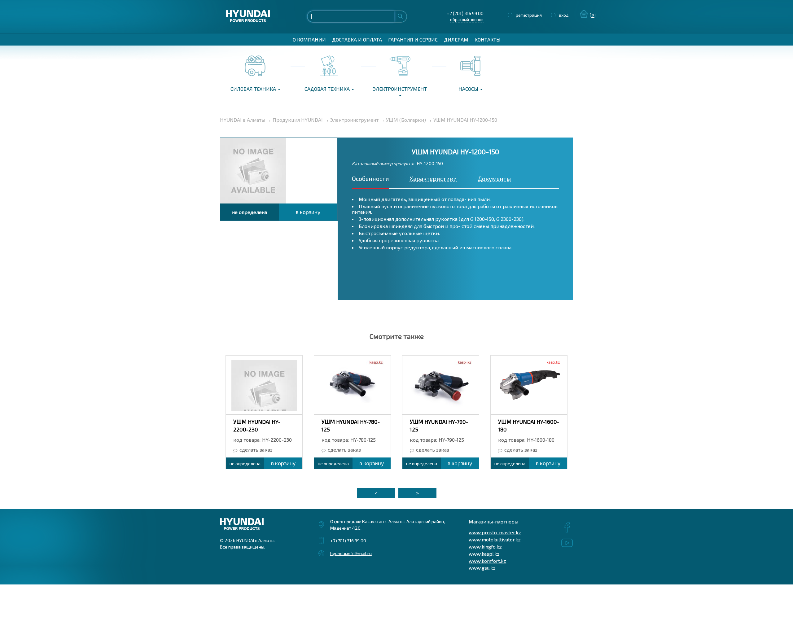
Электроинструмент (400, 89)
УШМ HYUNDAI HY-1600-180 (528, 425)
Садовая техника (327, 89)
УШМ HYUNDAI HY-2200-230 (256, 425)
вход (564, 15)
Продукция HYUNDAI (298, 120)
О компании (309, 39)
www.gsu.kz (482, 568)
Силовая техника (253, 89)
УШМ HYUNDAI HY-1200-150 (465, 120)
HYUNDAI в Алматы (242, 120)
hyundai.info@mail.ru (351, 553)
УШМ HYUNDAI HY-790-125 (439, 425)
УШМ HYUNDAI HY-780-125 (351, 425)
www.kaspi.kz (484, 554)
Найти (400, 16)
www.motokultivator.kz (495, 539)
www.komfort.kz (487, 561)
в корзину (308, 211)
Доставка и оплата (357, 39)
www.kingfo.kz (485, 546)
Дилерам (456, 39)
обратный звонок (467, 19)
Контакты (488, 39)
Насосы (469, 89)
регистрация (529, 15)
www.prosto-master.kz (495, 532)
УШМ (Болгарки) (406, 120)
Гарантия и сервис (413, 39)
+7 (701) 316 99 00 (465, 13)
